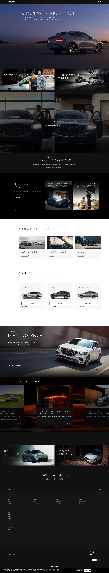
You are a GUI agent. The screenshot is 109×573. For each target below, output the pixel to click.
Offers (9, 533)
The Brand (58, 499)
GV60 (9, 510)
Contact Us (20, 552)
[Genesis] (11, 2)
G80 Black (10, 518)
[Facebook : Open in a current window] (54, 479)
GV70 (9, 499)
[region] (54, 570)
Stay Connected (29, 552)
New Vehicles (34, 499)
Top (99, 489)
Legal (50, 552)
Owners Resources (83, 501)
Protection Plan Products (37, 503)
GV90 (9, 529)
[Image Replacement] (54, 396)
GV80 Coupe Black (11, 508)
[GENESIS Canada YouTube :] (91, 554)
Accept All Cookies (87, 570)
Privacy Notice (57, 552)
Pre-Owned (34, 501)
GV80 (9, 501)
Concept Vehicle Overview (13, 525)
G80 (9, 516)
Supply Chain (65, 552)
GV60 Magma (10, 527)
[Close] (107, 570)
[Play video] (68, 428)
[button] (49, 58)
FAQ (15, 552)
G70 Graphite (10, 514)
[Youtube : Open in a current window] (61, 479)
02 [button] (15, 210)
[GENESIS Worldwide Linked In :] (96, 552)
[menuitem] (12, 489)
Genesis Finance (35, 508)
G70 (9, 512)
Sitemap (9, 552)
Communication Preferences (40, 552)
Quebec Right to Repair (75, 552)
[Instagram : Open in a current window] (47, 479)
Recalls (80, 508)
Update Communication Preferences (86, 510)
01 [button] (13, 210)
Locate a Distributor (98, 2)
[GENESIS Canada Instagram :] (93, 552)
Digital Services (82, 503)
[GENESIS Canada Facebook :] (90, 552)
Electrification (58, 501)
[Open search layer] (100, 2)
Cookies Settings (79, 570)
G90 (9, 520)
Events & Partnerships (60, 503)
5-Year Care (81, 499)
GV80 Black (10, 503)
